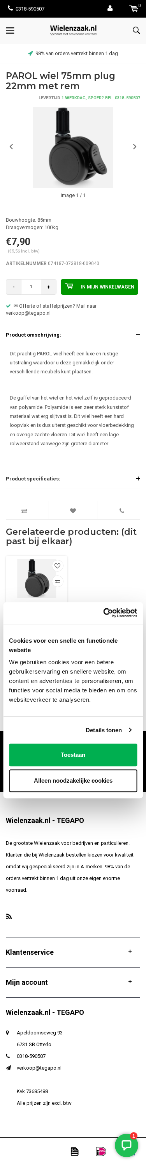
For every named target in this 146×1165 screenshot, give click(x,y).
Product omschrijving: (33, 335)
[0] (133, 9)
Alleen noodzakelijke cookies (73, 780)
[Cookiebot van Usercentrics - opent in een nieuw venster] (104, 613)
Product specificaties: (33, 479)
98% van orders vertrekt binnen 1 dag (76, 53)
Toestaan (73, 754)
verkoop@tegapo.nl (39, 1068)
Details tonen (104, 730)
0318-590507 (30, 9)
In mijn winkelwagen (107, 287)
